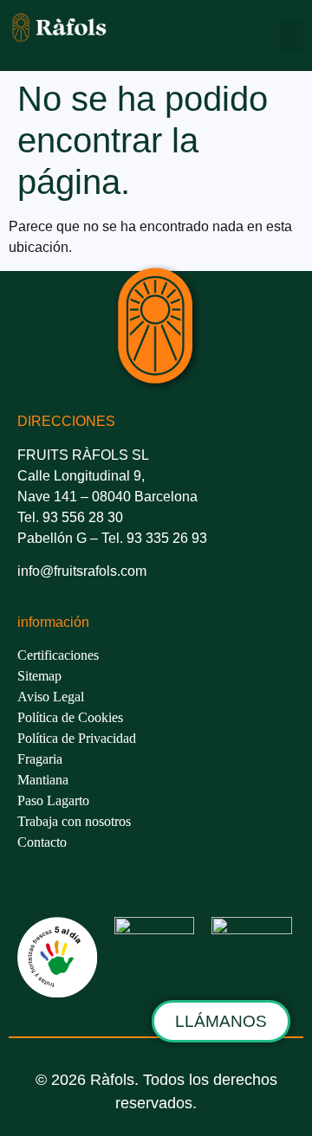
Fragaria (39, 759)
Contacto (42, 842)
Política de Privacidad (76, 738)
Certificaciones (58, 655)
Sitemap (39, 675)
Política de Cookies (70, 717)
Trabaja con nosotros (74, 821)
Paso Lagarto (53, 800)
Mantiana (42, 779)
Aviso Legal (50, 696)
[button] (291, 36)
